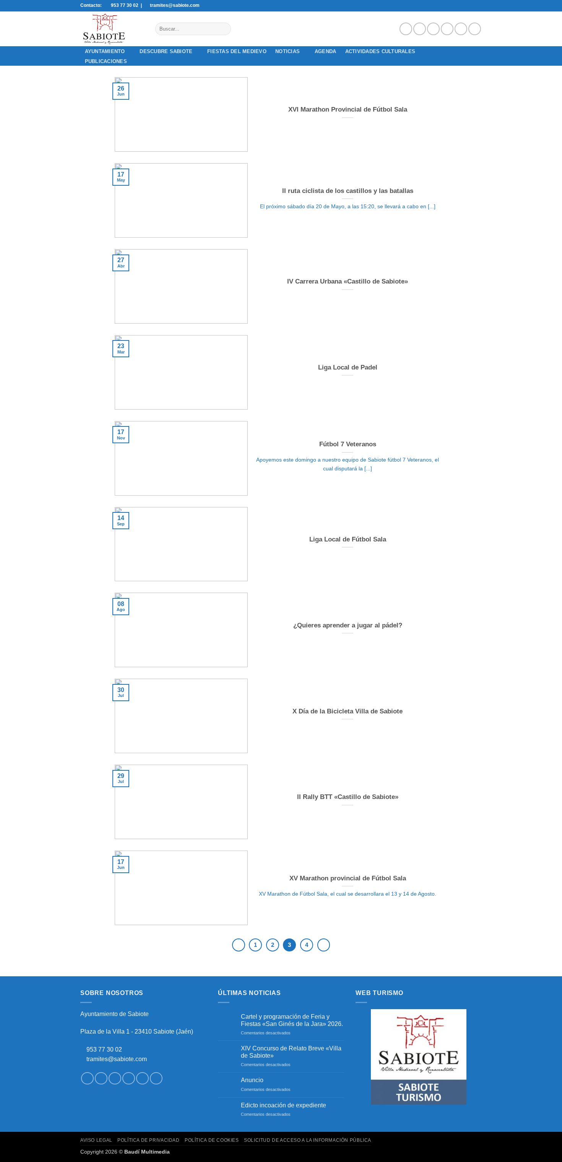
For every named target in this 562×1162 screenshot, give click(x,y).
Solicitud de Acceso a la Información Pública (307, 1140)
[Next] (323, 944)
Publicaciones (106, 61)
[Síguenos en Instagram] (419, 29)
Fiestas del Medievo (236, 51)
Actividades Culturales (380, 51)
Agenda (325, 51)
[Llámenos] (461, 29)
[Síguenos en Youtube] (474, 29)
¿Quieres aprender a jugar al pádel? (347, 625)
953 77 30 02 (104, 1049)
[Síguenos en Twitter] (433, 29)
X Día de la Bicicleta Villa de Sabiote (347, 711)
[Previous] (238, 944)
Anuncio (252, 1080)
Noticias (287, 51)
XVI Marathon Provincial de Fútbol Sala (347, 109)
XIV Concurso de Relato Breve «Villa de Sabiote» (291, 1052)
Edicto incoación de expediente (283, 1105)
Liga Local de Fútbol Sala (347, 539)
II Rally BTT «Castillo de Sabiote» (347, 797)
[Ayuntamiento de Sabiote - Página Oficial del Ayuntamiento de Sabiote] (112, 28)
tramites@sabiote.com (116, 1059)
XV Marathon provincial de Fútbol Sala (347, 878)
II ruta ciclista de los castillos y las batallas (347, 190)
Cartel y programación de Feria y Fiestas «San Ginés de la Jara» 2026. (292, 1020)
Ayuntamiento (105, 51)
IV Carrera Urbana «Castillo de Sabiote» (347, 281)
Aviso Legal (96, 1140)
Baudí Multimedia (147, 1152)
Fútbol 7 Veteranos (347, 444)
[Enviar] (223, 29)
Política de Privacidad (148, 1140)
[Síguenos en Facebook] (406, 29)
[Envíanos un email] (447, 29)
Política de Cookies (212, 1140)
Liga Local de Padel (347, 367)
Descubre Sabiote (166, 51)
